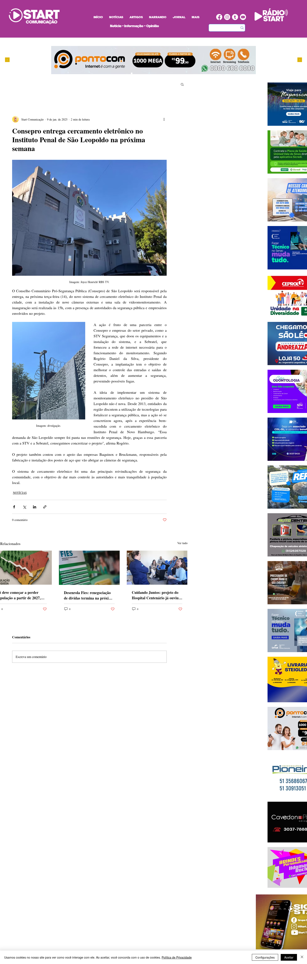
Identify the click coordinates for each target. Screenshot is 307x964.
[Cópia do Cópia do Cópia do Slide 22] (147, 73)
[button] (182, 84)
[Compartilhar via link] (45, 507)
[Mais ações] (164, 119)
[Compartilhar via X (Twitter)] (24, 507)
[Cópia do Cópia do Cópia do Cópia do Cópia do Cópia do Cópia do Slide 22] (151, 73)
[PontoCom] (131, 73)
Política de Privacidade (177, 957)
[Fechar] (301, 957)
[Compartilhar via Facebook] (14, 507)
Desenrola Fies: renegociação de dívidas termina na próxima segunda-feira (89, 595)
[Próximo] (299, 60)
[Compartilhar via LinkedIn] (35, 507)
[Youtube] (243, 17)
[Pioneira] (127, 73)
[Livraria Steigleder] (123, 73)
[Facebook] (219, 17)
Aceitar (288, 957)
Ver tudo (182, 543)
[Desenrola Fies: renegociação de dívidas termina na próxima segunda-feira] (89, 568)
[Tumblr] (235, 17)
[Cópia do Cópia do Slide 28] (139, 73)
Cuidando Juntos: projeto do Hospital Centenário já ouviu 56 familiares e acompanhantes (156, 595)
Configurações (265, 957)
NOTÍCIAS (20, 493)
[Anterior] (7, 60)
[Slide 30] (143, 73)
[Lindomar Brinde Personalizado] (135, 73)
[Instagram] (227, 17)
